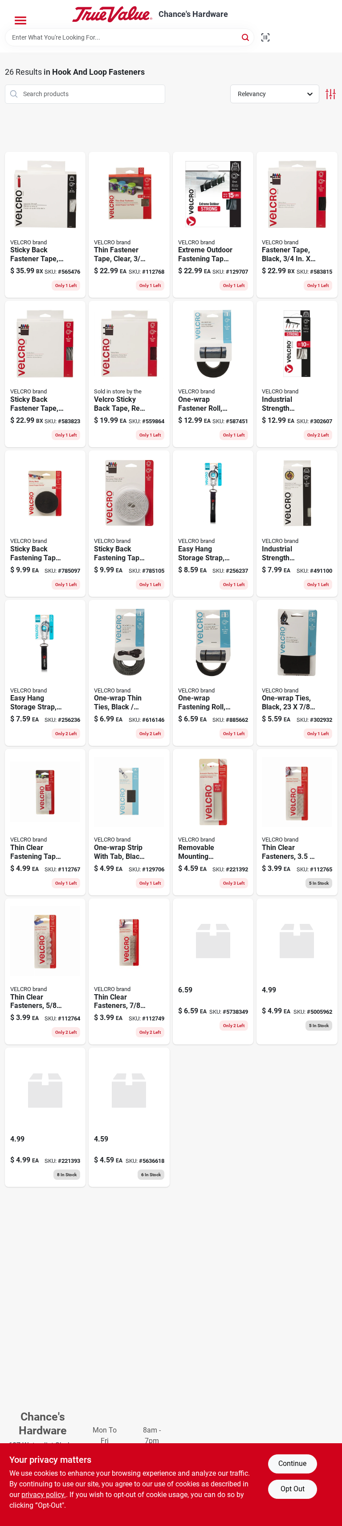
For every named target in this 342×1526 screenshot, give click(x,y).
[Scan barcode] (265, 37)
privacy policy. (43, 1494)
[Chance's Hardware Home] (112, 14)
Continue (292, 1463)
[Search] (246, 36)
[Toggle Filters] (331, 94)
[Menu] (20, 20)
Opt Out (293, 1489)
